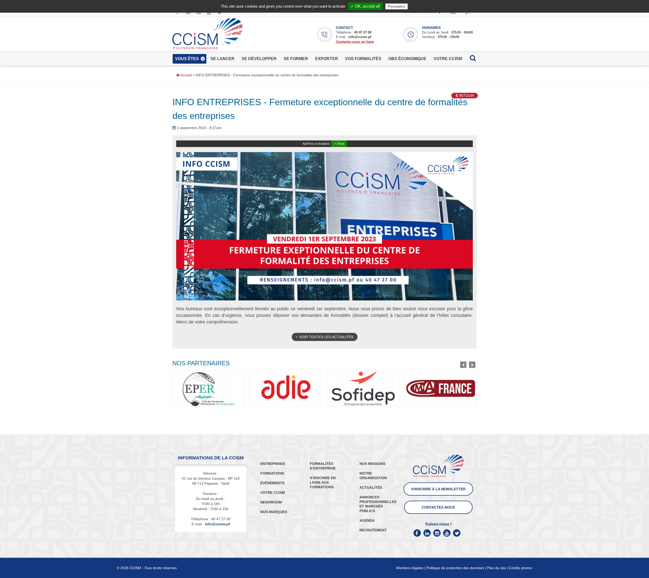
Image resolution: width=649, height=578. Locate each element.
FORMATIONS (272, 473)
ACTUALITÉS (370, 487)
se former (296, 59)
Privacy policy (421, 6)
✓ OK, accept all (365, 6)
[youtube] (446, 533)
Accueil (185, 75)
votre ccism (448, 59)
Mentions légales (409, 568)
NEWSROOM (271, 502)
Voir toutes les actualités (325, 337)
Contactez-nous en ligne (355, 42)
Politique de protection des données (455, 568)
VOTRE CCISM (272, 493)
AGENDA (367, 520)
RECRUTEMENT (373, 530)
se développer (259, 59)
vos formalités (363, 59)
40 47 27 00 (362, 32)
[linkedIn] (427, 533)
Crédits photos (520, 568)
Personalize (396, 6)
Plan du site (496, 568)
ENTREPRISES (272, 464)
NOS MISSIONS (372, 464)
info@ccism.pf (359, 37)
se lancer (222, 59)
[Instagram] (437, 533)
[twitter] (456, 533)
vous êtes (187, 59)
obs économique (407, 59)
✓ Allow (339, 144)
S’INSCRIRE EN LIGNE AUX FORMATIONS (323, 482)
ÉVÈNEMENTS (272, 483)
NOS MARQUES (273, 512)
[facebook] (417, 533)
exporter (326, 59)
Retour (466, 96)
